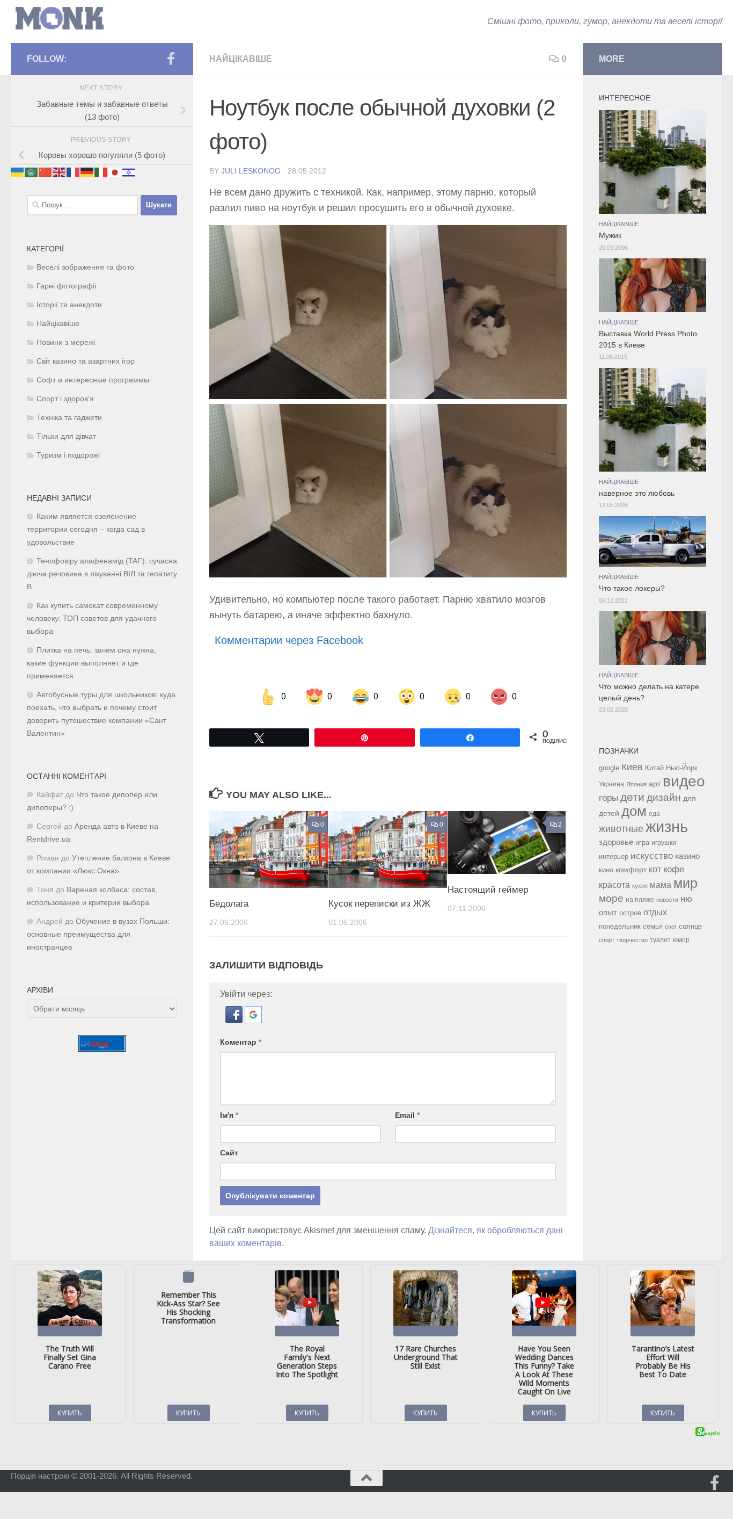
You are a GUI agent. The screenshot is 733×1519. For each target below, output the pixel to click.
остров (630, 913)
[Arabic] (32, 172)
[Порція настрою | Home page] (59, 18)
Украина (611, 784)
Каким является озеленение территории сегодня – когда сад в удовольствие (86, 529)
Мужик (610, 236)
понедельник (620, 926)
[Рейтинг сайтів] (102, 1048)
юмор (681, 939)
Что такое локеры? (632, 588)
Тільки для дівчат (66, 436)
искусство (652, 855)
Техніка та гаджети (69, 418)
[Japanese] (115, 172)
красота (614, 884)
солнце (690, 926)
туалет (660, 940)
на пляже (640, 899)
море (611, 898)
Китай (654, 768)
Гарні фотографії (66, 286)
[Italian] (101, 172)
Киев (632, 767)
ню (686, 898)
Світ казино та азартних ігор (85, 361)
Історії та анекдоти (69, 305)
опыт (608, 912)
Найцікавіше (240, 58)
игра (642, 842)
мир (685, 883)
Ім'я (229, 1115)
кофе (673, 869)
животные (621, 828)
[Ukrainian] (18, 172)
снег (671, 926)
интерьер (613, 856)
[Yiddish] (129, 172)
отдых (655, 912)
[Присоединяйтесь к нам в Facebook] (170, 58)
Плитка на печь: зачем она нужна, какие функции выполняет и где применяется (91, 663)
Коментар (240, 1042)
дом (634, 811)
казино (687, 856)
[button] (235, 1020)
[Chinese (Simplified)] (46, 172)
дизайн (664, 797)
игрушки (663, 843)
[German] (87, 172)
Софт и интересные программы (92, 380)
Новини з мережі (65, 342)
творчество (632, 940)
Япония (636, 784)
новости (667, 899)
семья (653, 926)
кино (606, 870)
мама (660, 884)
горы (608, 797)
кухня (640, 886)
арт (655, 784)
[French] (73, 172)
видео (684, 781)
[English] (60, 172)
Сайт (229, 1152)
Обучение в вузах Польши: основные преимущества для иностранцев (98, 934)
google (609, 768)
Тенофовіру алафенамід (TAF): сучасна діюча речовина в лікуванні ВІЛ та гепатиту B (102, 574)
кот (655, 869)
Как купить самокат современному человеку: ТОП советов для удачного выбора (92, 618)
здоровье (616, 842)
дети (632, 797)
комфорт (631, 869)
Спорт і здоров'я (65, 399)
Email (407, 1115)
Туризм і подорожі (68, 455)
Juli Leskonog (251, 171)
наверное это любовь (637, 493)
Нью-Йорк (682, 768)
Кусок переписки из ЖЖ (379, 903)
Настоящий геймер (488, 889)
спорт (606, 940)
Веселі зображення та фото (85, 267)
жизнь (667, 826)
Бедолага (228, 903)
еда (654, 814)
